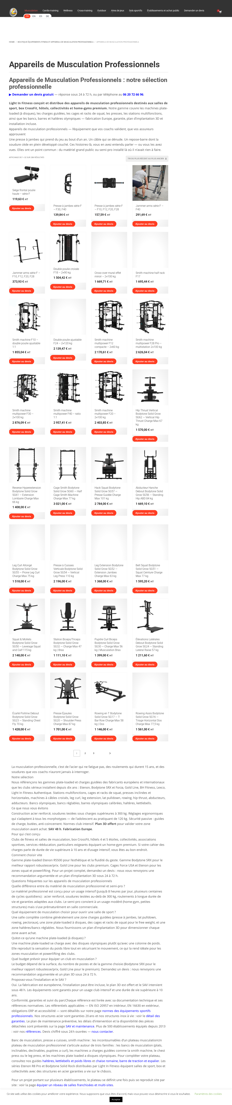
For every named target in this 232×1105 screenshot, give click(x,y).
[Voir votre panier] (220, 12)
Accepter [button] (116, 1099)
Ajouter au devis (21, 208)
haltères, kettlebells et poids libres (66, 1061)
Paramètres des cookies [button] (208, 1093)
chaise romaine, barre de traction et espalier (127, 1061)
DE (47, 16)
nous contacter (102, 1031)
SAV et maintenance (80, 1026)
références (33, 1031)
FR (27, 16)
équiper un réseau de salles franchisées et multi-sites (75, 1085)
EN (33, 16)
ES (40, 16)
